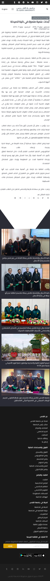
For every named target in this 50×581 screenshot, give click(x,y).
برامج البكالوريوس (41, 455)
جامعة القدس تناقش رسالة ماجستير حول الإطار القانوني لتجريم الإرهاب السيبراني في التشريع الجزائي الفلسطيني (26, 399)
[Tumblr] (14, 2)
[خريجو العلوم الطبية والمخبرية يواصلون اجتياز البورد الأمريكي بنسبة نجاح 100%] (25, 334)
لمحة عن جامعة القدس (39, 421)
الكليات (45, 479)
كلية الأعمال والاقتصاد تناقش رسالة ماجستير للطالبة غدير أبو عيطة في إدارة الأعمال (27, 294)
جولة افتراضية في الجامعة (38, 510)
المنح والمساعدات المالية (38, 465)
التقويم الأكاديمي (41, 490)
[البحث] (47, 9)
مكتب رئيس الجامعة (40, 424)
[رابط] (25, 9)
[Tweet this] (43, 198)
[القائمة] (12, 9)
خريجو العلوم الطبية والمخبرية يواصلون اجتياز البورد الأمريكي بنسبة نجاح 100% (27, 364)
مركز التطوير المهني (40, 531)
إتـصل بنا (45, 441)
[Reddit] (23, 2)
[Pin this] (33, 198)
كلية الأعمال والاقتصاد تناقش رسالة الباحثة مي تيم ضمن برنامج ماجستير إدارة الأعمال (25, 259)
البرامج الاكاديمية (41, 483)
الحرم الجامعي (42, 431)
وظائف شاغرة (42, 438)
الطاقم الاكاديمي (41, 486)
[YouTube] (33, 2)
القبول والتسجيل (42, 452)
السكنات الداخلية (42, 520)
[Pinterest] (19, 2)
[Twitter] (42, 2)
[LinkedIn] (28, 2)
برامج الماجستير (42, 459)
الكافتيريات (44, 514)
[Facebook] (46, 2)
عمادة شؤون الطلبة (40, 524)
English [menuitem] (4, 9)
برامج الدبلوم (43, 462)
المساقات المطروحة (40, 493)
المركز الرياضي (42, 517)
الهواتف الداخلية (42, 496)
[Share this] (47, 198)
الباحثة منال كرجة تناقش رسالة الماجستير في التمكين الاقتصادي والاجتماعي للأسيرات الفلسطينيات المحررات (25, 329)
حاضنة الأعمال (42, 527)
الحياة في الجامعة (41, 507)
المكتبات (44, 434)
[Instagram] (37, 2)
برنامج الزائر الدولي (41, 469)
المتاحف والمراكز (41, 428)
